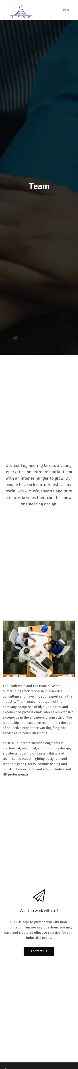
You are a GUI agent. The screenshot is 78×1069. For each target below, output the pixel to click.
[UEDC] (21, 10)
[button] (39, 951)
